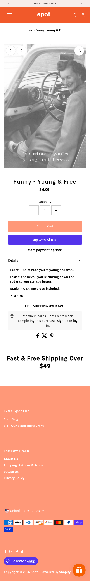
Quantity (45, 202)
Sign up (62, 321)
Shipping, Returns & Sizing (23, 465)
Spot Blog (11, 419)
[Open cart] (83, 15)
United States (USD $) (25, 511)
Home (28, 30)
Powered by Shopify (55, 572)
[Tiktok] (22, 552)
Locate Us (11, 471)
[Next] (21, 50)
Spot (34, 572)
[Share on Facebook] (38, 337)
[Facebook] (6, 552)
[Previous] (11, 50)
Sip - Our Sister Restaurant (24, 426)
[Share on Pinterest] (52, 337)
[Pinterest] (16, 552)
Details (13, 260)
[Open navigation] (13, 15)
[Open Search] (76, 15)
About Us (11, 459)
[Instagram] (11, 552)
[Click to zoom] (79, 51)
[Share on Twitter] (45, 337)
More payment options (45, 250)
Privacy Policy (14, 478)
